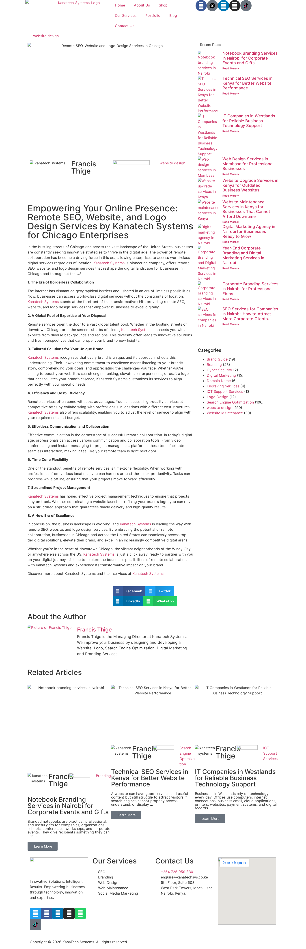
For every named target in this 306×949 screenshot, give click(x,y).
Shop (163, 5)
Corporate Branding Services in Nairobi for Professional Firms (250, 288)
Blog (173, 15)
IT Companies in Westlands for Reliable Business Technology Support (248, 121)
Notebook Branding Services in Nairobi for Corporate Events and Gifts (250, 58)
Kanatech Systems (109, 263)
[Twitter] (35, 913)
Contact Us (124, 26)
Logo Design (217, 397)
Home (120, 5)
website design (46, 36)
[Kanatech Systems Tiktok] (246, 5)
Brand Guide (217, 359)
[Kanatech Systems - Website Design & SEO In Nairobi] (212, 5)
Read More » (230, 68)
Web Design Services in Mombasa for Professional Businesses (247, 164)
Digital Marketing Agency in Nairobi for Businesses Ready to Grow (248, 231)
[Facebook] (201, 5)
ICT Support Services (225, 391)
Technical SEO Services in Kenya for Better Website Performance (247, 83)
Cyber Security (219, 370)
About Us (142, 5)
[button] (129, 591)
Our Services (125, 15)
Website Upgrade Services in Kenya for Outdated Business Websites (250, 185)
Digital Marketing (221, 375)
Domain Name (219, 380)
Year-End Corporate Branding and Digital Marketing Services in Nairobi (243, 255)
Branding (214, 364)
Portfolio (152, 15)
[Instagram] (234, 5)
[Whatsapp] (80, 913)
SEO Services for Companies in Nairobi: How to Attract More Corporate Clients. (250, 314)
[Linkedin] (223, 5)
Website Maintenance (225, 413)
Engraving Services (223, 386)
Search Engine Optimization (230, 402)
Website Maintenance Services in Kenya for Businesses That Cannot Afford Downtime (246, 209)
